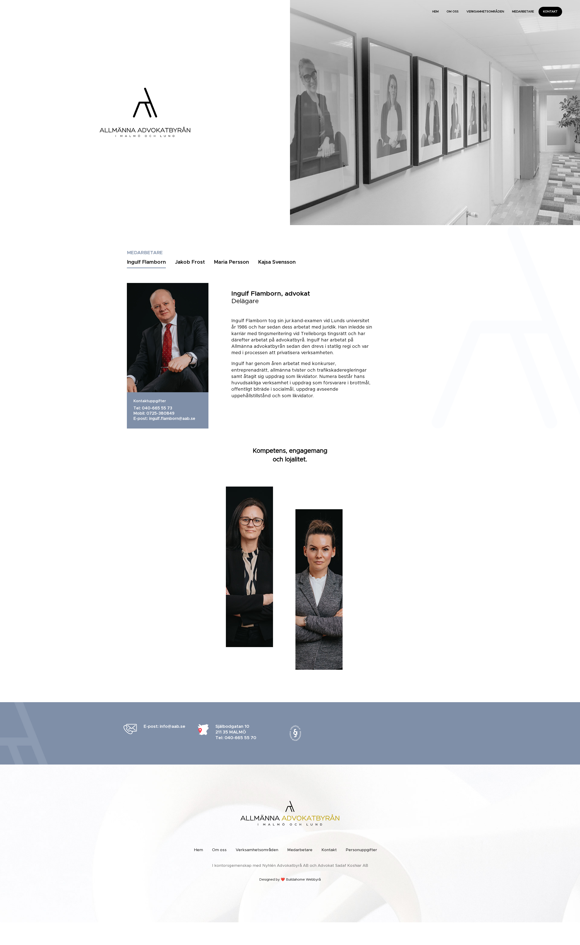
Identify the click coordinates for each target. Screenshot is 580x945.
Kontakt (550, 11)
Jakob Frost (190, 262)
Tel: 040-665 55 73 (152, 408)
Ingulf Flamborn (146, 262)
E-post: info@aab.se (164, 726)
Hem (435, 11)
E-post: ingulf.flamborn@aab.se (164, 419)
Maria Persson (231, 262)
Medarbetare (523, 11)
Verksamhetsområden (485, 11)
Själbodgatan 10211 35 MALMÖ (232, 729)
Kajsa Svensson (277, 262)
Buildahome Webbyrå (303, 879)
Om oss (453, 11)
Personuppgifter (361, 850)
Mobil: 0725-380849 (153, 414)
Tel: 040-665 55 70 (235, 738)
